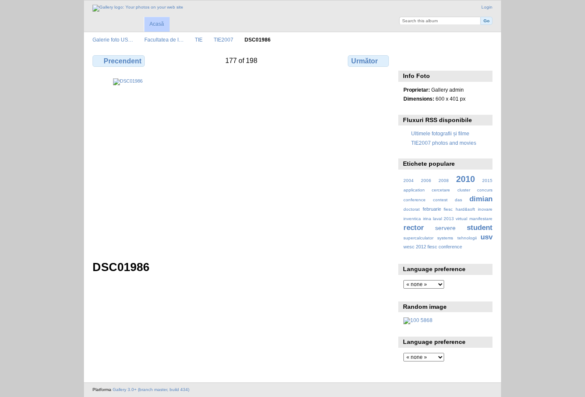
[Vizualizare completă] (242, 164)
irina (427, 218)
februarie (432, 209)
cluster (463, 190)
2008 (444, 180)
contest (440, 199)
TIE (199, 39)
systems (445, 238)
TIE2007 (223, 39)
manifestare (480, 218)
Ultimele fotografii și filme (440, 133)
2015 (487, 180)
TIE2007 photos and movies (443, 143)
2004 (408, 180)
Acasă (156, 24)
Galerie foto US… (113, 39)
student (479, 228)
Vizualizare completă (408, 60)
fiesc (448, 209)
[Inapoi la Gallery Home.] (138, 8)
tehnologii (467, 238)
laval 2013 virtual (450, 218)
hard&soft (465, 209)
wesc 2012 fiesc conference (432, 246)
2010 (465, 179)
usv (486, 237)
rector (413, 228)
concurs (484, 190)
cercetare (441, 190)
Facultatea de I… (164, 39)
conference (414, 199)
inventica (412, 218)
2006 (426, 180)
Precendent (122, 61)
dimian (480, 199)
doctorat (411, 209)
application (414, 190)
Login (486, 7)
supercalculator (418, 238)
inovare (485, 209)
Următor (364, 61)
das (458, 199)
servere (445, 227)
